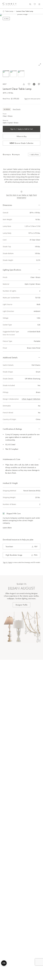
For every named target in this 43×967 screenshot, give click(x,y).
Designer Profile (21, 605)
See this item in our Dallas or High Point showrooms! (21, 196)
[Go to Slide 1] (6, 74)
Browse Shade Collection (21, 143)
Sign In (26, 99)
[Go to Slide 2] (13, 74)
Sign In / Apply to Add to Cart (21, 129)
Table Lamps (9, 11)
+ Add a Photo (34, 154)
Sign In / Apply (7, 562)
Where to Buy (22, 136)
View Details (17, 109)
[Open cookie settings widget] (4, 963)
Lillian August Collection (31, 399)
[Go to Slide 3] (21, 74)
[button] (21, 41)
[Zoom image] (40, 64)
